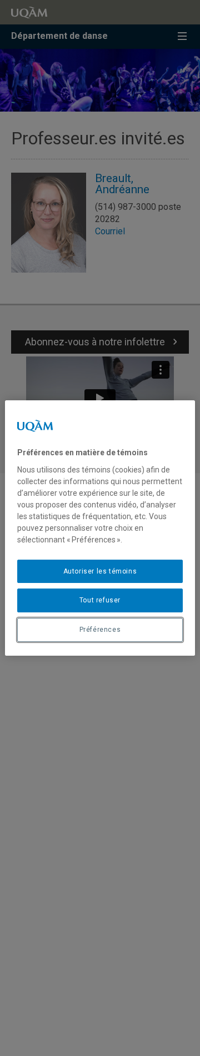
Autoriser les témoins (100, 571)
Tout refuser (100, 600)
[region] (100, 528)
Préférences (100, 629)
